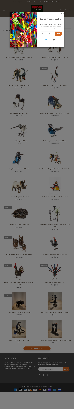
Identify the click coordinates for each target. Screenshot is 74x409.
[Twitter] (46, 39)
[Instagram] (53, 39)
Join (58, 33)
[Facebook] (49, 39)
